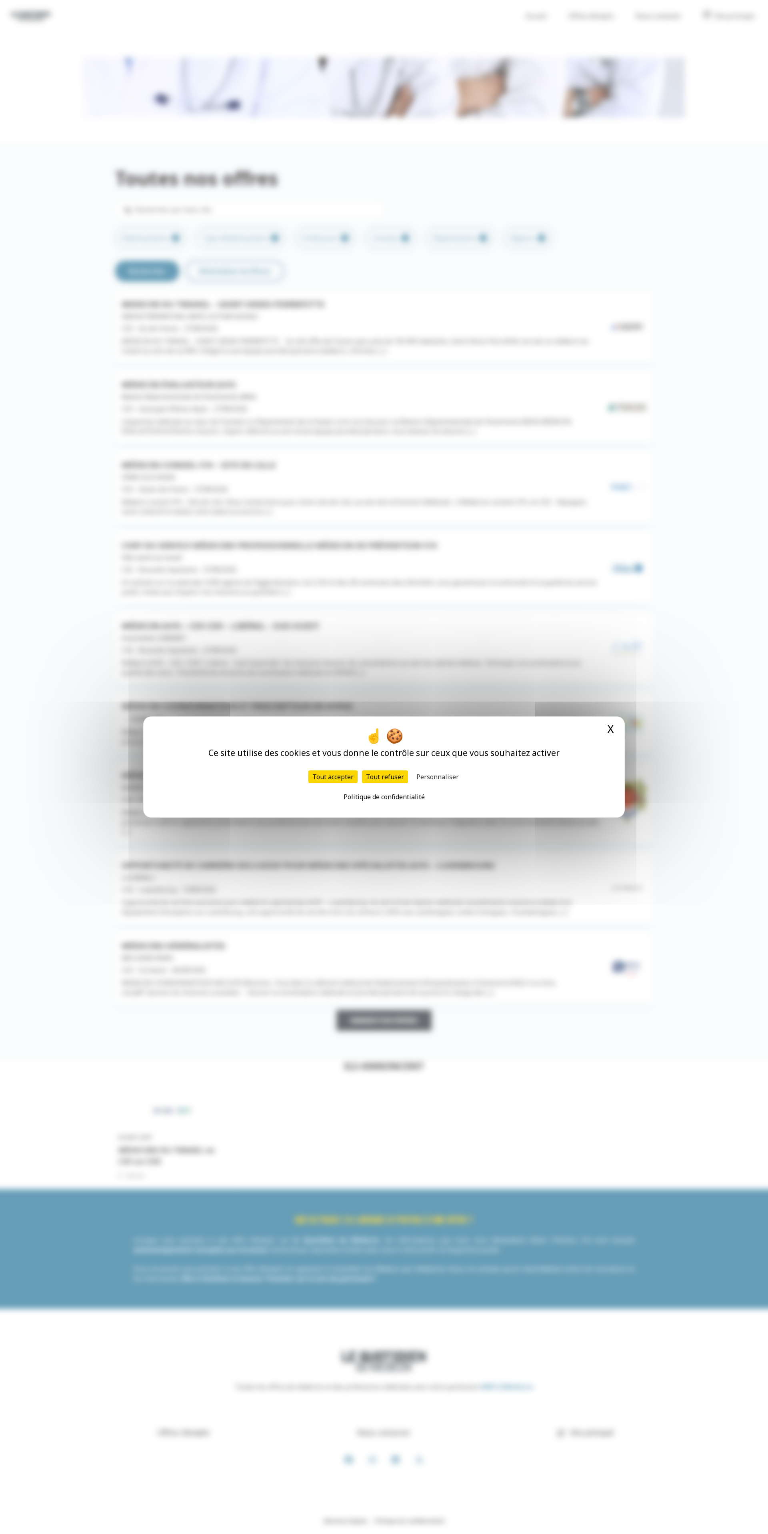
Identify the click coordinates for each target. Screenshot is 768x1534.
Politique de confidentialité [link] (384, 796)
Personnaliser (437, 776)
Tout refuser (385, 776)
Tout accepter (333, 776)
